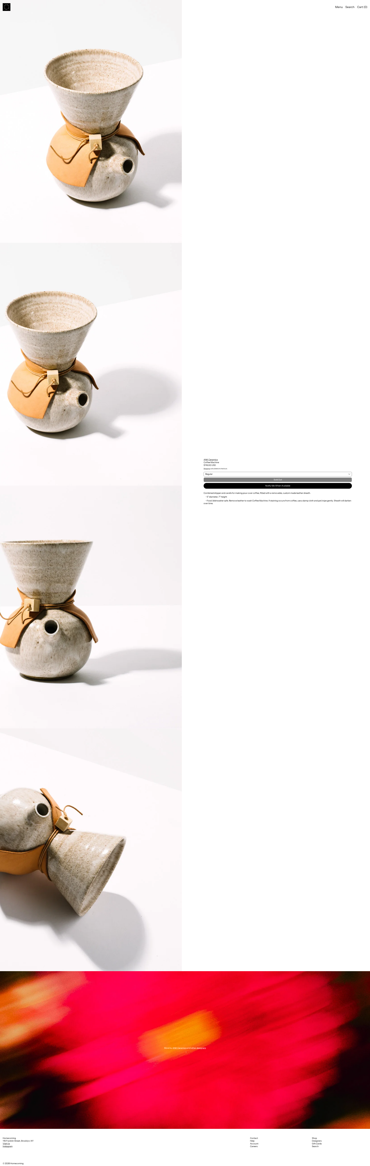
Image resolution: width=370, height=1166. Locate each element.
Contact (254, 1138)
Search (315, 1146)
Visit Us (6, 1143)
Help (252, 1141)
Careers (254, 1146)
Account (254, 1143)
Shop (314, 1138)
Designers (317, 1141)
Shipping (207, 469)
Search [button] (349, 7)
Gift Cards (317, 1143)
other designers (198, 1048)
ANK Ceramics (211, 459)
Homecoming (17, 1163)
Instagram (8, 1146)
